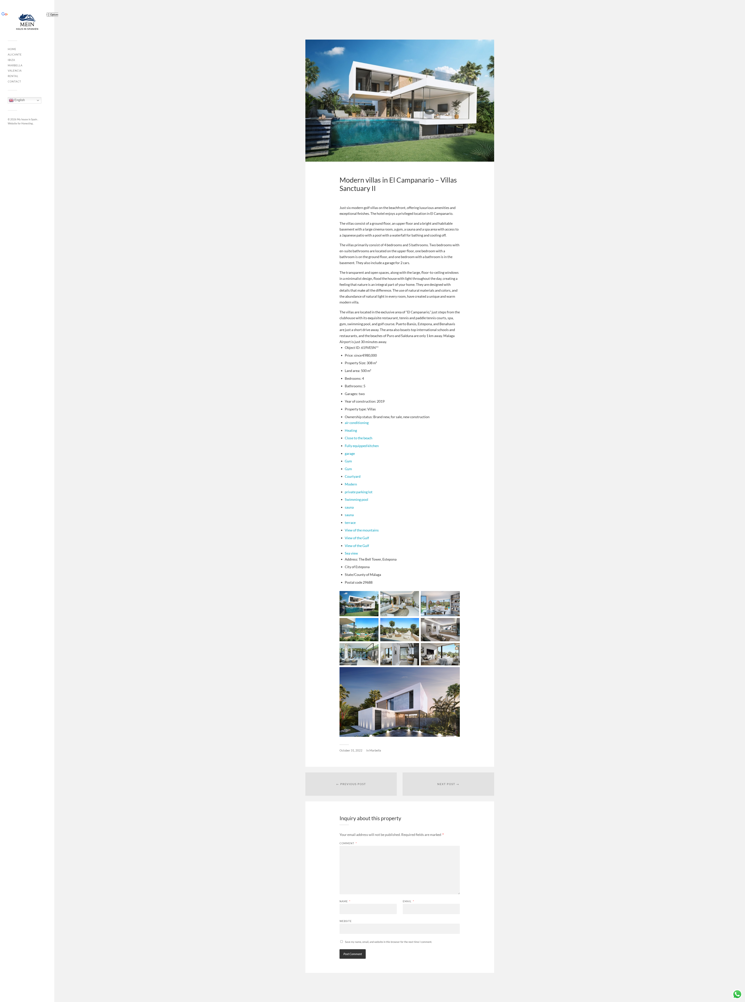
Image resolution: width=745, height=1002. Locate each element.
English (19, 100)
